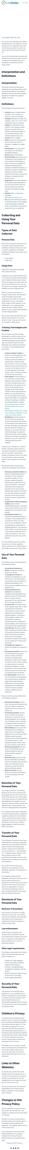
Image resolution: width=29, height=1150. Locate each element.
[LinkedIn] (18, 1148)
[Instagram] (15, 1148)
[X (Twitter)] (13, 1148)
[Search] (23, 2)
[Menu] (26, 2)
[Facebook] (11, 1148)
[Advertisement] (14, 21)
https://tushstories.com (15, 197)
